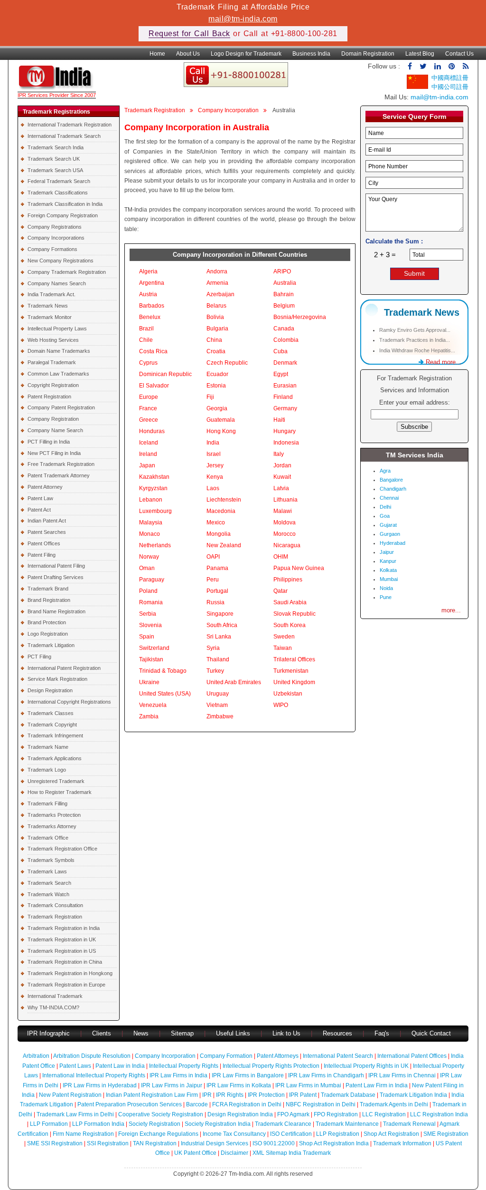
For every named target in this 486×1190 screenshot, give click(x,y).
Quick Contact (431, 1033)
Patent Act (39, 510)
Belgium (284, 305)
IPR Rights (229, 1095)
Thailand (217, 659)
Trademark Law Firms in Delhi (75, 1114)
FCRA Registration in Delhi (246, 1104)
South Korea (289, 625)
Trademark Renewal (409, 1124)
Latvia (281, 488)
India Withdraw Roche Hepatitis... (417, 350)
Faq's (381, 1033)
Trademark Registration (55, 916)
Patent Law (40, 498)
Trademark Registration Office (62, 848)
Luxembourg (155, 511)
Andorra (216, 271)
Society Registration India (218, 1124)
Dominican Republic (165, 374)
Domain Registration (367, 53)
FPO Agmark (293, 1114)
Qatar (280, 591)
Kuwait (282, 477)
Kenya (214, 477)
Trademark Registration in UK (62, 939)
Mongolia (218, 534)
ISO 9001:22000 (273, 1143)
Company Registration (53, 419)
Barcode (197, 1104)
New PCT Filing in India (54, 453)
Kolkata (388, 570)
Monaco (149, 534)
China (214, 340)
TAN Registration (155, 1143)
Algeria (148, 271)
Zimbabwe (220, 716)
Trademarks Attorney (52, 826)
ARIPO (282, 271)
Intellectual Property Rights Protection (271, 1066)
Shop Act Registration (391, 1134)
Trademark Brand (48, 588)
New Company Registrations (60, 260)
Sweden (284, 636)
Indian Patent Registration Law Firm (152, 1095)
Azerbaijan (220, 294)
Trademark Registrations (56, 111)
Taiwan (282, 648)
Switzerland (154, 648)
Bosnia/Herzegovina (299, 317)
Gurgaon (390, 534)
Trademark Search (49, 883)
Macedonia (220, 511)
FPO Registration (336, 1114)
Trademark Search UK (54, 159)
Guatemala (220, 419)
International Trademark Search (64, 136)
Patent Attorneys (278, 1056)
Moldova (284, 522)
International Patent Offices (412, 1056)
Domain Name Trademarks (59, 351)
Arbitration (36, 1056)
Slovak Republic (294, 613)
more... (451, 610)
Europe (148, 397)
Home (157, 53)
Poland (148, 591)
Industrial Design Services (214, 1143)
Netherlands (155, 545)
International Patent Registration (64, 668)
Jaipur (387, 552)
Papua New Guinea (298, 568)
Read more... (442, 362)
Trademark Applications (55, 758)
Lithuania (285, 499)
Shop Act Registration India (334, 1143)
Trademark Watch (48, 894)
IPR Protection (266, 1095)
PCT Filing (39, 656)
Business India (311, 53)
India (212, 442)
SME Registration (445, 1134)
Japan (147, 465)
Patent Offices (44, 543)
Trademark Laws (47, 871)
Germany (285, 408)
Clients (101, 1033)
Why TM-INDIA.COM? (53, 1007)
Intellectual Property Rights (183, 1066)
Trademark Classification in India (65, 204)
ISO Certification (291, 1134)
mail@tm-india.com (243, 19)
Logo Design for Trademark (246, 53)
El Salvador (154, 385)
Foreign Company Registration (63, 215)
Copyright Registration (53, 385)
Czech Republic (227, 362)
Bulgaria (217, 328)
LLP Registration (337, 1134)
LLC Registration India (439, 1114)
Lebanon (150, 499)
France (148, 408)
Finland (283, 397)
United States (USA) (165, 693)
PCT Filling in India (49, 442)
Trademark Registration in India (64, 928)
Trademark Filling (47, 803)
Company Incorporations (56, 238)
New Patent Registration (70, 1095)
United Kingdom (294, 682)
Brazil (146, 328)
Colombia (286, 340)
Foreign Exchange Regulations (158, 1134)
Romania (151, 602)
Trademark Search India (56, 147)
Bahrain (283, 294)
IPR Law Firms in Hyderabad (100, 1085)
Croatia (215, 351)
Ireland (148, 454)
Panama (217, 568)
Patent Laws (75, 1066)
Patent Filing (42, 555)
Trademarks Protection (54, 815)
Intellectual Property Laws (57, 328)
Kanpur (388, 561)
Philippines (287, 579)
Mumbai (389, 579)
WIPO (280, 705)
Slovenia (150, 625)
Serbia (147, 613)
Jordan (282, 465)
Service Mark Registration (57, 679)
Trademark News (48, 306)
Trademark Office (48, 838)
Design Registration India (240, 1114)
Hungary (284, 431)
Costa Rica (153, 351)
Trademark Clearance (283, 1124)
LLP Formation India (98, 1124)
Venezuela (153, 705)
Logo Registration (48, 634)
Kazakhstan (154, 477)
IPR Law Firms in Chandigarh (326, 1075)
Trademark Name (48, 747)
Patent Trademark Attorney (59, 475)
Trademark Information (402, 1143)
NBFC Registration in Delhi (320, 1104)
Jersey (215, 465)
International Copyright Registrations (69, 702)
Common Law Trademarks (58, 374)
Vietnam (217, 705)
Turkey (215, 671)
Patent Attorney (45, 487)
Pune (386, 597)
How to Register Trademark (60, 792)
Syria (213, 648)
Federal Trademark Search (59, 181)
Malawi (282, 511)
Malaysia (150, 522)
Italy (278, 454)
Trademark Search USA (55, 170)
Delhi (385, 507)
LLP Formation (49, 1124)
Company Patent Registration (61, 407)
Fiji (210, 397)
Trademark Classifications (58, 192)
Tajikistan (151, 659)
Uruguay (217, 693)
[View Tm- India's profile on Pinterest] (452, 66)
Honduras (152, 431)
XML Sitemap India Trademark (291, 1153)
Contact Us (459, 53)
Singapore (220, 613)
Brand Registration (49, 600)
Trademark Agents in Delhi (394, 1104)
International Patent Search (338, 1056)
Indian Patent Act (47, 520)
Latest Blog (419, 53)
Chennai (389, 498)
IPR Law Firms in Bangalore (248, 1075)
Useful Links (234, 1033)
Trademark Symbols (51, 860)
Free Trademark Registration (61, 464)
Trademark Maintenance (347, 1124)
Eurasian (285, 385)
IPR (207, 1095)
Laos (212, 488)
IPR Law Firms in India (178, 1075)
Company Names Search (57, 283)
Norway (149, 556)
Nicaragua (286, 545)
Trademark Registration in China (65, 962)
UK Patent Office (195, 1153)
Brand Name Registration (56, 611)
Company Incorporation (228, 110)
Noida (386, 588)
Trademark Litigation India (413, 1095)
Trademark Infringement (55, 735)
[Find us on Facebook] (410, 66)
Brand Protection (47, 622)
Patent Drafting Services (56, 577)
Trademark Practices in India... (414, 340)
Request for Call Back (189, 33)
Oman (147, 568)
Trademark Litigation (51, 645)
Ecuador (217, 374)
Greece (148, 419)
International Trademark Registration (70, 124)
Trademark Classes (51, 713)
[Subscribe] (465, 66)
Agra (385, 471)
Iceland (148, 442)
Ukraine (149, 682)
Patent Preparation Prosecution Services (129, 1104)
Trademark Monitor (50, 317)
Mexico (215, 522)
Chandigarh (393, 489)
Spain (146, 636)
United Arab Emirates (233, 682)
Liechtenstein (223, 499)
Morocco (284, 534)
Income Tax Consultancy (234, 1134)
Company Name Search (55, 430)
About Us (188, 53)
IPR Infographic (48, 1033)
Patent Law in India (120, 1066)
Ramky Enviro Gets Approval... (414, 330)
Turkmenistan (290, 671)
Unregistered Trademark (56, 781)
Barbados (151, 305)
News (141, 1033)
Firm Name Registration (83, 1134)
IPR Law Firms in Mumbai (308, 1085)
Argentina (151, 283)
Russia (215, 602)
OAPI (213, 556)
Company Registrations (55, 227)
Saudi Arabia (290, 602)
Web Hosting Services (53, 340)
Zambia (149, 716)
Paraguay (151, 579)
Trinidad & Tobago (163, 671)
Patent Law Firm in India (377, 1085)
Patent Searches (47, 532)
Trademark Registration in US (62, 951)
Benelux (149, 317)
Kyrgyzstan (153, 488)
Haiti (279, 419)
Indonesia (286, 442)
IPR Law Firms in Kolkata (238, 1085)
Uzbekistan (287, 693)
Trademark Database (348, 1095)
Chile (146, 340)
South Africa (221, 625)
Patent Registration (49, 396)
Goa (385, 516)
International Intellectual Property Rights (93, 1075)
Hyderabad (392, 543)
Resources (337, 1033)
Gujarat (388, 525)
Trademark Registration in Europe (66, 984)
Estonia (216, 385)
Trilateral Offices (294, 659)
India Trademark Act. (51, 294)
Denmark (285, 362)
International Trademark (55, 996)
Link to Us (286, 1033)
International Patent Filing (56, 566)
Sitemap (182, 1033)
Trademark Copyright (52, 724)
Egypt (280, 374)
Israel (213, 454)
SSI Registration (108, 1143)
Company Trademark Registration (67, 272)
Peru (212, 579)
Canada (283, 328)
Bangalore (391, 480)
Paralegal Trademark (52, 362)
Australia (284, 283)
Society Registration (154, 1124)
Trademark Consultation (55, 905)
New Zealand (223, 545)
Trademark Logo (47, 770)
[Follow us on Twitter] (423, 66)
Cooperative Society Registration (160, 1114)
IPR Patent (303, 1095)
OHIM (280, 556)
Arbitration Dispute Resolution (92, 1056)
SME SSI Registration (55, 1143)
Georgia (216, 408)
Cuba (280, 351)
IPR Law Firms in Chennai (402, 1075)
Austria (148, 294)
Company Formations (52, 249)
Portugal (217, 591)
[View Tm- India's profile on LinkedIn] (437, 66)
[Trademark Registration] (57, 87)
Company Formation (226, 1056)
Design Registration (50, 690)
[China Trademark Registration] (417, 86)
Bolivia (215, 317)
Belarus (216, 305)
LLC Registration (384, 1114)
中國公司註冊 (449, 86)
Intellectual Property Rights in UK (366, 1066)
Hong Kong (221, 431)
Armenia (217, 283)
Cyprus (148, 362)
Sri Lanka (218, 636)
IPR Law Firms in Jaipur (171, 1085)
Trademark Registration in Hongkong (70, 973)
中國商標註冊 (449, 77)
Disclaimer (234, 1153)
